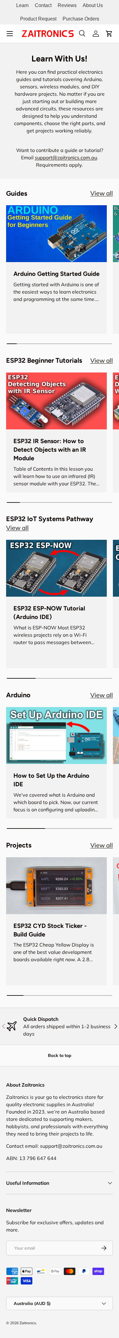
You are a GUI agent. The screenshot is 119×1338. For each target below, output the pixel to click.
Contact (43, 5)
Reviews (67, 5)
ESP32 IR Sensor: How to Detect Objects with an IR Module (49, 449)
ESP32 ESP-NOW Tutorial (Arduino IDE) (49, 613)
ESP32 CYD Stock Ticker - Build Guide (50, 930)
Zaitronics (28, 1323)
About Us (93, 5)
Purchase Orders (81, 18)
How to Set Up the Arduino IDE (51, 780)
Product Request (38, 18)
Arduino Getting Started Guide (56, 273)
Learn (22, 5)
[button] (109, 33)
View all (101, 193)
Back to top (59, 1055)
